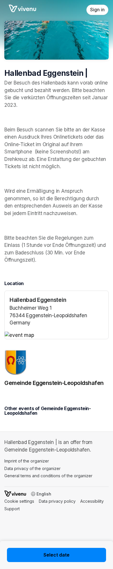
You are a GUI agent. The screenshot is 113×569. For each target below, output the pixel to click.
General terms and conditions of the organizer (48, 475)
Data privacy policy (57, 501)
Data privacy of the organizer (32, 468)
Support (12, 508)
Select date (56, 555)
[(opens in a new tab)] (56, 335)
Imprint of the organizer (26, 460)
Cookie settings (19, 501)
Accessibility (92, 501)
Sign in (97, 9)
